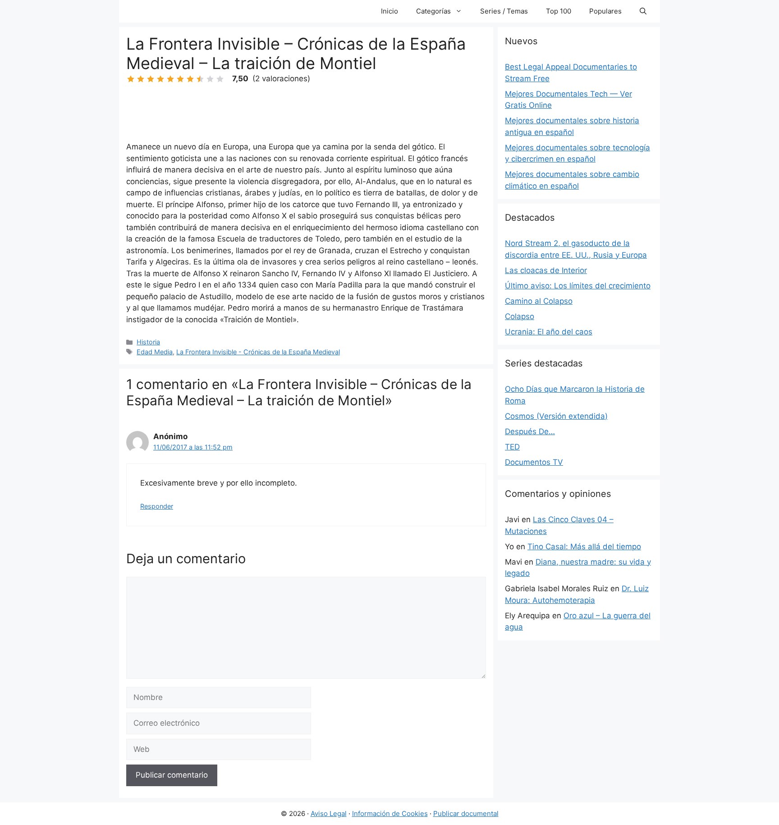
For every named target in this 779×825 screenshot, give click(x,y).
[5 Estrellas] (170, 78)
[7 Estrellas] (190, 78)
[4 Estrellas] (160, 78)
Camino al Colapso (539, 301)
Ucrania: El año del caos (548, 331)
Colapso (519, 316)
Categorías (433, 11)
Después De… (530, 431)
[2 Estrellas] (140, 78)
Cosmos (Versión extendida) (556, 416)
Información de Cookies (390, 813)
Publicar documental (466, 813)
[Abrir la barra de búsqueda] (643, 11)
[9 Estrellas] (210, 78)
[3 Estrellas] (150, 78)
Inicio (389, 11)
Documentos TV (534, 462)
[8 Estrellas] (200, 78)
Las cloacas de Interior (546, 270)
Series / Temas (504, 11)
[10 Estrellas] (220, 78)
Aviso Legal (329, 813)
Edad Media (155, 352)
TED (512, 446)
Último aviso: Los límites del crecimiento (578, 285)
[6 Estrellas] (180, 78)
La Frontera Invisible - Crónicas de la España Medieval (258, 352)
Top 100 (558, 11)
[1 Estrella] (130, 78)
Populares (605, 11)
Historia (148, 342)
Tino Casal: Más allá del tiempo (584, 546)
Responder (156, 506)
